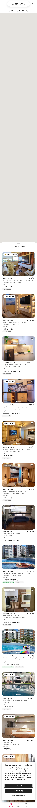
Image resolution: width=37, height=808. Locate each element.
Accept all (18, 786)
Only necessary (18, 791)
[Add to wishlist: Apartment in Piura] (32, 254)
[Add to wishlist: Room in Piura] (32, 507)
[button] (8, 287)
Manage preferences (18, 796)
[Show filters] (33, 4)
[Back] (4, 4)
